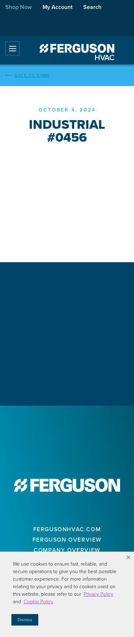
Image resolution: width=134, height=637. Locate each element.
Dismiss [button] (25, 620)
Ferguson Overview (67, 539)
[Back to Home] (67, 75)
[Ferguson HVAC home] (67, 485)
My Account (58, 7)
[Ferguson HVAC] (76, 52)
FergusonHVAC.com (67, 529)
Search (92, 7)
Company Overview (67, 550)
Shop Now (18, 7)
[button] (128, 557)
